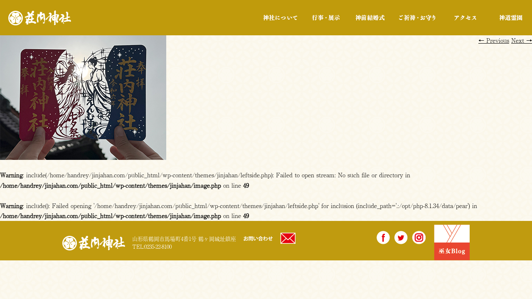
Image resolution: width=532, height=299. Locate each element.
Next (521, 40)
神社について (280, 17)
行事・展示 (325, 17)
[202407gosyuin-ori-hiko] (83, 154)
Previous (493, 40)
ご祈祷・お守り (417, 17)
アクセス (465, 17)
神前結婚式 (370, 17)
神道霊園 (510, 17)
